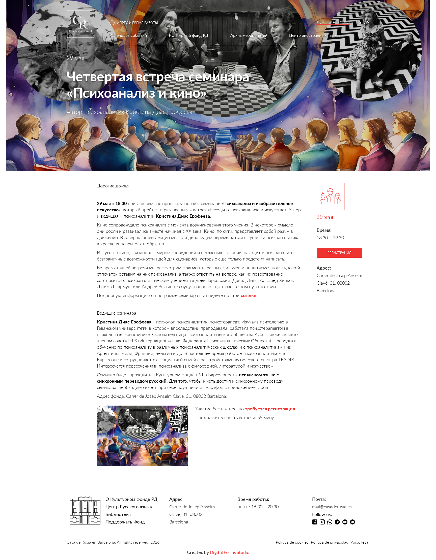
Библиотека (118, 514)
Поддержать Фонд (125, 521)
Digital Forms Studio (229, 552)
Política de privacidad (329, 542)
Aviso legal (360, 542)
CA (366, 22)
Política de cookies (292, 542)
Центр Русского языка (128, 506)
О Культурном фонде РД (131, 499)
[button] (136, 22)
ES (358, 22)
